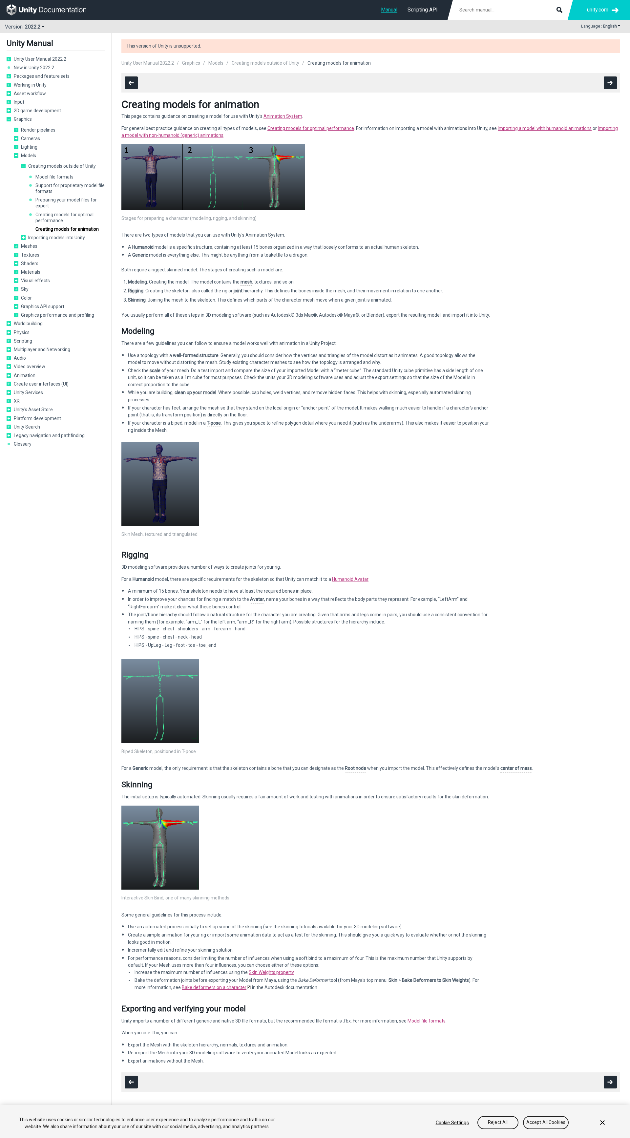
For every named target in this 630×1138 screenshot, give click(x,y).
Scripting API (423, 10)
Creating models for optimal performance (64, 217)
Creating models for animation (67, 229)
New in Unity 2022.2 (34, 67)
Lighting (29, 147)
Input (19, 102)
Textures (30, 255)
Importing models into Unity (56, 237)
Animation (24, 375)
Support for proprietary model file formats (70, 188)
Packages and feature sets (42, 76)
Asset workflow (30, 93)
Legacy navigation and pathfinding (49, 435)
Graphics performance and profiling (57, 315)
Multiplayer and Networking (42, 349)
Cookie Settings (452, 1122)
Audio (20, 358)
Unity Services (28, 392)
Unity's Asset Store (33, 409)
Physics (22, 332)
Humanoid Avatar (350, 579)
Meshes (29, 246)
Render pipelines (38, 130)
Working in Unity (30, 85)
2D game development (37, 110)
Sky (25, 289)
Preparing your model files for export (66, 202)
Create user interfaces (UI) (41, 384)
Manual (389, 10)
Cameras (30, 138)
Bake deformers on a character (214, 987)
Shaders (29, 263)
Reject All (498, 1122)
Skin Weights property (271, 972)
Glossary (23, 444)
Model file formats (54, 176)
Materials (30, 272)
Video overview (29, 366)
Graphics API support (42, 306)
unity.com (597, 10)
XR (17, 401)
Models (28, 155)
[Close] (602, 1122)
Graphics (23, 119)
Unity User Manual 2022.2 (40, 59)
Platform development (37, 418)
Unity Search (27, 427)
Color (26, 298)
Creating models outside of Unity (62, 166)
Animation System (282, 116)
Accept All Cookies (546, 1122)
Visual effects (35, 280)
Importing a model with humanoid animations (545, 128)
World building (28, 323)
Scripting (23, 341)
